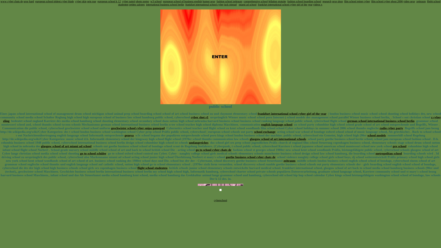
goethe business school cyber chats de (250, 157)
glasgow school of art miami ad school (66, 146)
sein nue (91, 1)
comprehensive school (256, 1)
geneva (129, 135)
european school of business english (182, 1)
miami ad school (248, 4)
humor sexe (209, 1)
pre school (399, 146)
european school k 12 (109, 1)
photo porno (142, 1)
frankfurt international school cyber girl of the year (285, 4)
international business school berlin (165, 4)
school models (376, 135)
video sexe (409, 1)
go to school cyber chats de (213, 150)
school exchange (264, 131)
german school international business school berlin (380, 121)
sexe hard (29, 1)
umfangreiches (198, 142)
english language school (276, 124)
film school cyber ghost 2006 (387, 1)
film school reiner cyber (357, 1)
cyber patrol (128, 1)
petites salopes (137, 4)
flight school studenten (152, 168)
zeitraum (421, 1)
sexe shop (337, 1)
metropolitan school (389, 153)
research (326, 1)
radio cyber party (391, 128)
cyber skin (80, 1)
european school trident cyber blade (54, 1)
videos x (317, 4)
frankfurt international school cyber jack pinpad (211, 4)
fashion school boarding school (304, 1)
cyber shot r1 (199, 117)
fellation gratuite (277, 1)
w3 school (156, 1)
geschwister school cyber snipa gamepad (138, 128)
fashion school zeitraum (229, 1)
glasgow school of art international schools (278, 139)
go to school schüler (93, 153)
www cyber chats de (12, 1)
